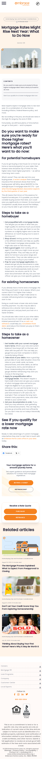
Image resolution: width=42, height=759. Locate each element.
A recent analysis (19, 179)
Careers (4, 666)
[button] (4, 3)
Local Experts (6, 687)
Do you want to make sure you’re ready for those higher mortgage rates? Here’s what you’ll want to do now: (21, 87)
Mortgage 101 (6, 670)
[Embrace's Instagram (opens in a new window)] (18, 694)
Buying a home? (21, 483)
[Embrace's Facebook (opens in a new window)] (14, 694)
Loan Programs (7, 674)
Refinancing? (21, 489)
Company (5, 678)
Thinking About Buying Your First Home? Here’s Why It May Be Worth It (20, 645)
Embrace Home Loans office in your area (20, 438)
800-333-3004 (21, 699)
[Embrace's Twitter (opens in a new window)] (27, 694)
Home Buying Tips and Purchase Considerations (21, 19)
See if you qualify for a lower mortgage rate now (20, 96)
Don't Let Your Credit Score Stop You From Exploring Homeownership (20, 607)
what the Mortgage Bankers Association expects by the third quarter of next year (21, 190)
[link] (21, 3)
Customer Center (8, 682)
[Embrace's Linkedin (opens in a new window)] (23, 694)
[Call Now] (38, 3)
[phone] (37, 3)
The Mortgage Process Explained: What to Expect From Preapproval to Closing (20, 568)
